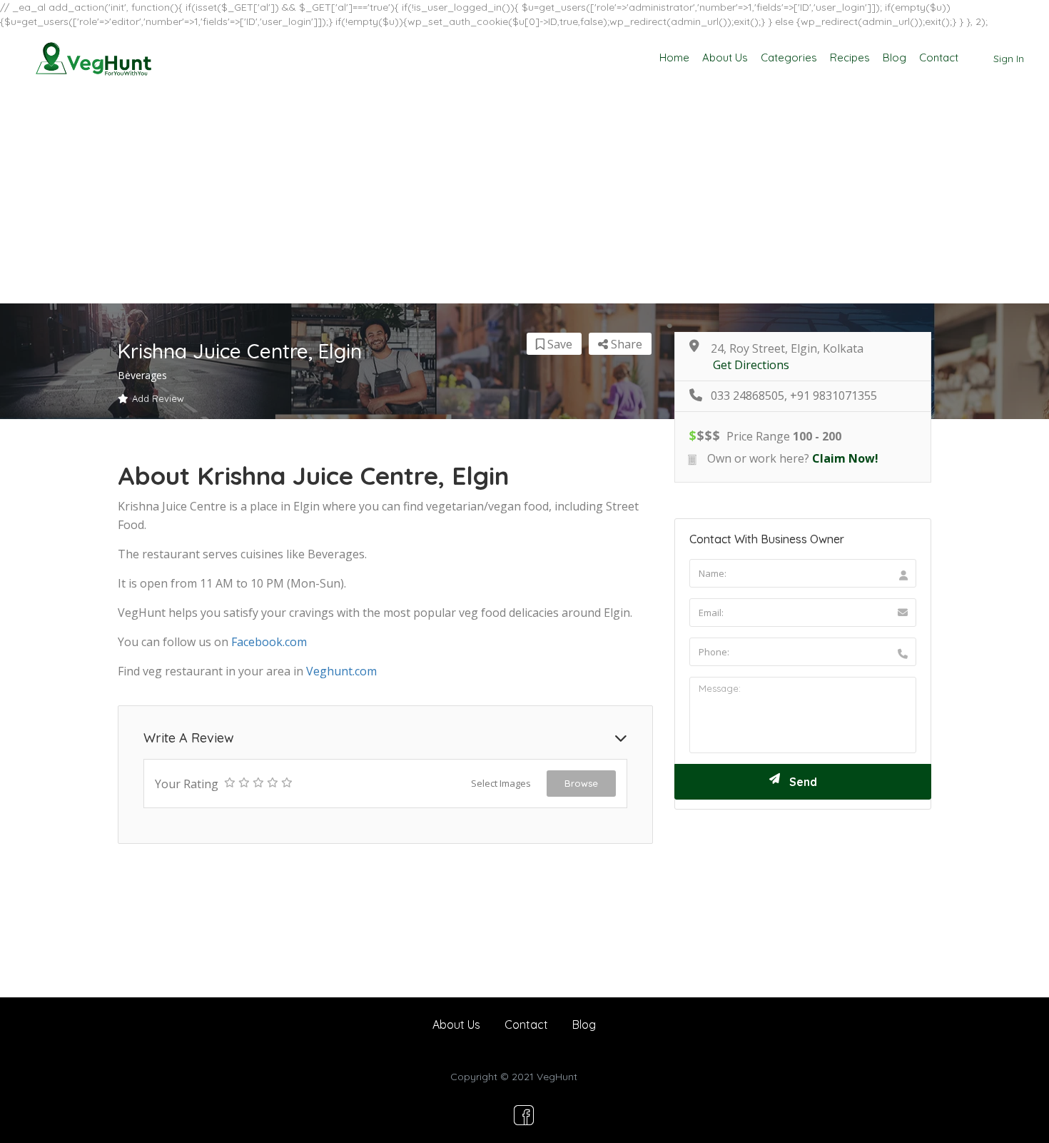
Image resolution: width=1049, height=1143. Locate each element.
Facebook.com (269, 642)
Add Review (158, 398)
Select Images (501, 783)
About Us (725, 57)
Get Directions (751, 365)
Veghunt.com (341, 671)
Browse (581, 783)
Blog (894, 57)
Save (558, 344)
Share (625, 344)
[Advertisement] (524, 196)
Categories (789, 57)
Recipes (850, 57)
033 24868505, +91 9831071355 (794, 395)
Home (674, 57)
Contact (938, 57)
